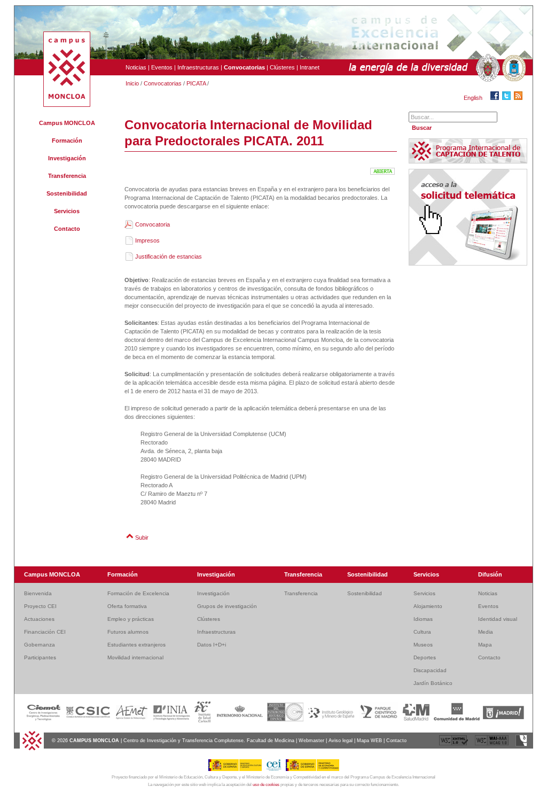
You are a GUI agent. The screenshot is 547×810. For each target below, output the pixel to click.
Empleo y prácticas (130, 619)
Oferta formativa (127, 606)
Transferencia (67, 176)
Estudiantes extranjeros (136, 645)
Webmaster (311, 740)
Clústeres (282, 67)
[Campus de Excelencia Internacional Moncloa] (66, 105)
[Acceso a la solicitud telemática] (468, 263)
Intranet (309, 67)
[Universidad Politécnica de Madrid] (513, 68)
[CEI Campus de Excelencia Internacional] (275, 769)
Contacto (67, 228)
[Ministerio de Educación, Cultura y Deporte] (236, 769)
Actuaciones (39, 619)
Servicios (67, 211)
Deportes (424, 657)
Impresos (147, 240)
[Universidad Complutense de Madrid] (486, 68)
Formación (67, 140)
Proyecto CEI (40, 606)
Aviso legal (341, 740)
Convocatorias (163, 83)
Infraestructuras (198, 67)
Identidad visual (497, 619)
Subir (142, 537)
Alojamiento (427, 606)
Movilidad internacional (135, 657)
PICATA (196, 83)
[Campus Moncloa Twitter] (508, 98)
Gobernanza (39, 645)
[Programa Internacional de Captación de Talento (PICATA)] (468, 161)
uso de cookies (266, 784)
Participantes (40, 657)
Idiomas (423, 619)
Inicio (132, 83)
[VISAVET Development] (521, 744)
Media (485, 632)
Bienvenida (38, 593)
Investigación (67, 158)
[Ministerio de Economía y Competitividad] (312, 769)
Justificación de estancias (168, 256)
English (473, 98)
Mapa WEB (369, 740)
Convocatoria (152, 224)
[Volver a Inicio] (32, 749)
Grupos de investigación (227, 606)
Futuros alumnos (128, 632)
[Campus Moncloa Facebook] (496, 98)
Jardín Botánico (432, 683)
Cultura (422, 632)
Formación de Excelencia (138, 593)
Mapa (485, 645)
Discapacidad (430, 670)
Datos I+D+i (211, 645)
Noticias (136, 67)
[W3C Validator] (454, 744)
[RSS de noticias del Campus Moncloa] (520, 98)
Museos (423, 645)
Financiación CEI (45, 632)
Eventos (162, 67)
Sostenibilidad (66, 193)
